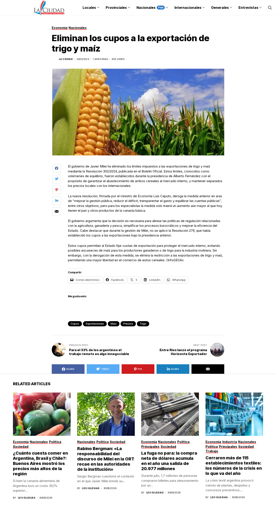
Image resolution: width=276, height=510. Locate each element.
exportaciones (95, 323)
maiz (114, 323)
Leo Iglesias (26, 497)
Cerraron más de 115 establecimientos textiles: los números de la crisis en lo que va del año (233, 465)
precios (128, 323)
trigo (143, 323)
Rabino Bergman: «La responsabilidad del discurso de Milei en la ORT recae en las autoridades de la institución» (105, 459)
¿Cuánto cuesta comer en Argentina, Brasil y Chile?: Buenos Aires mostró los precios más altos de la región (40, 463)
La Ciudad (66, 59)
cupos (75, 323)
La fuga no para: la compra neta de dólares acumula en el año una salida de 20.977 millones (169, 461)
